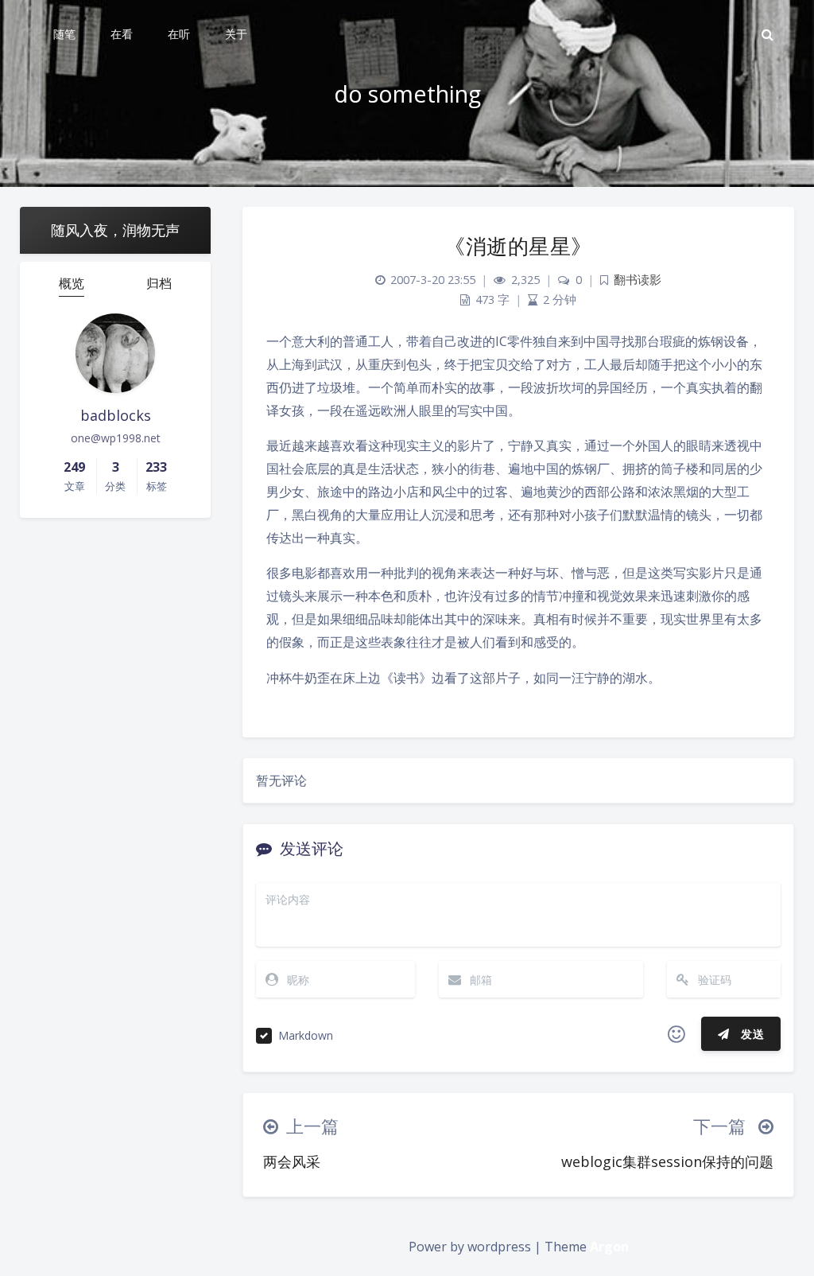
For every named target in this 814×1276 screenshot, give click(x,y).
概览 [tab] (71, 283)
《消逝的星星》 (518, 245)
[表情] (676, 1034)
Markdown (305, 1035)
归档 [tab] (159, 283)
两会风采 (291, 1161)
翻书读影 (637, 279)
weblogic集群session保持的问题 (667, 1161)
